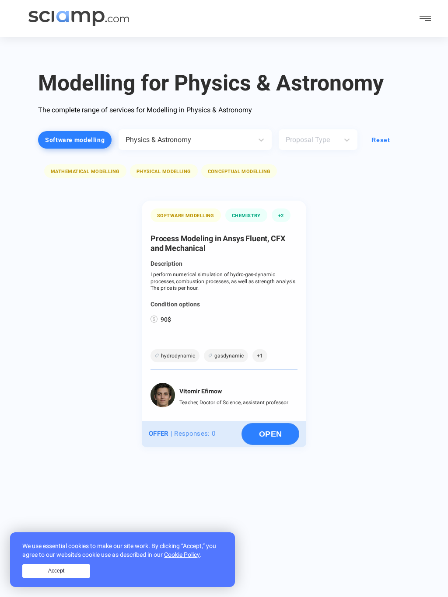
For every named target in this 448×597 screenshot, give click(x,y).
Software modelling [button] (75, 139)
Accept (56, 571)
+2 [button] (281, 216)
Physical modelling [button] (163, 171)
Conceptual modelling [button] (239, 171)
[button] (85, 171)
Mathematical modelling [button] (85, 171)
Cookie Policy (182, 554)
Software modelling (185, 216)
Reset (380, 139)
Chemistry (246, 216)
